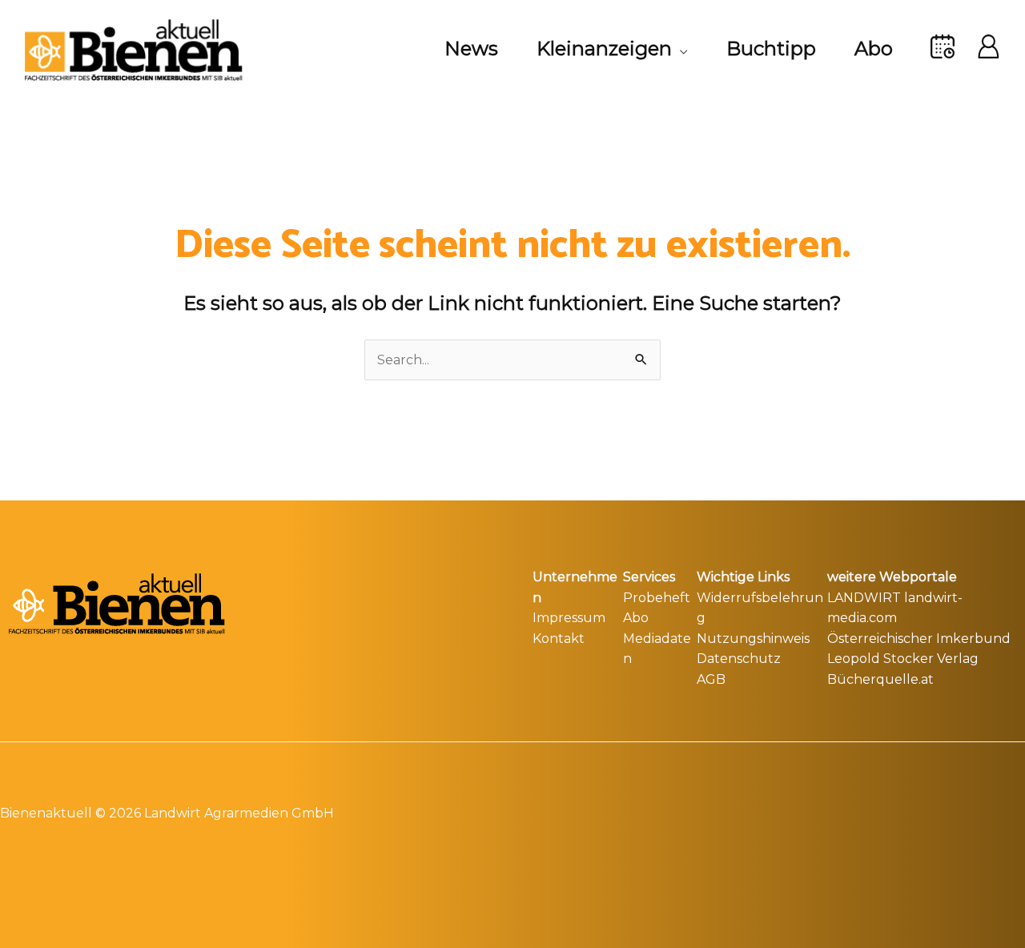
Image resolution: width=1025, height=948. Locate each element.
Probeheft (656, 597)
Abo (636, 617)
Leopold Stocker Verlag (903, 658)
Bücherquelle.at (880, 679)
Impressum (569, 617)
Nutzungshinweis (753, 638)
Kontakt (559, 638)
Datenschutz (739, 658)
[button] (680, 49)
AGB (711, 679)
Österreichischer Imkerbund (919, 638)
